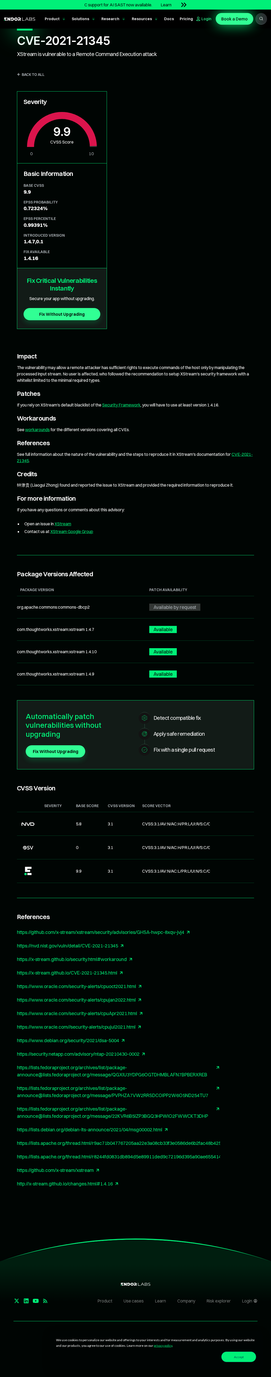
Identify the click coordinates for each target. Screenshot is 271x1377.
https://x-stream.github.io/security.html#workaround (72, 959)
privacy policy (163, 1346)
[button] (55, 19)
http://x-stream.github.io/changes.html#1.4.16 (65, 1184)
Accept (239, 1357)
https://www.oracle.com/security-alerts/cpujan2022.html (76, 1000)
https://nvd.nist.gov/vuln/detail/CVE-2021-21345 (67, 946)
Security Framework (121, 405)
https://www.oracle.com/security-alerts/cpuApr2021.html (77, 1013)
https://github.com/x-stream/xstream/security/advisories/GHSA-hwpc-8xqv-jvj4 (100, 932)
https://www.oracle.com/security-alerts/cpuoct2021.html (76, 986)
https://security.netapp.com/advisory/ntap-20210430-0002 (78, 1054)
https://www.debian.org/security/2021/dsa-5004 (68, 1040)
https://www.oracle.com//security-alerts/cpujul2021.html (76, 1027)
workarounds (37, 429)
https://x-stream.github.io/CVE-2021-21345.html (67, 973)
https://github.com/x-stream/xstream (55, 1170)
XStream (63, 523)
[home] (19, 19)
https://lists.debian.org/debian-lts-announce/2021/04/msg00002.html (89, 1130)
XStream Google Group (71, 531)
